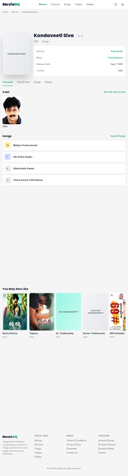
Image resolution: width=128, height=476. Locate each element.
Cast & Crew (23, 82)
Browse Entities (106, 448)
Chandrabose (115, 57)
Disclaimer (71, 448)
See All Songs (118, 136)
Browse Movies (106, 440)
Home (5, 12)
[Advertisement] (64, 22)
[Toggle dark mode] (123, 4)
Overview (7, 82)
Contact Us (72, 452)
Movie (11, 4)
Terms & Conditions (76, 440)
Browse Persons (106, 444)
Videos (78, 4)
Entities (90, 4)
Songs (67, 4)
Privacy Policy (73, 444)
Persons (55, 4)
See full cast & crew (115, 92)
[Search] (116, 4)
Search (102, 452)
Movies (43, 4)
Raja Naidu (117, 51)
